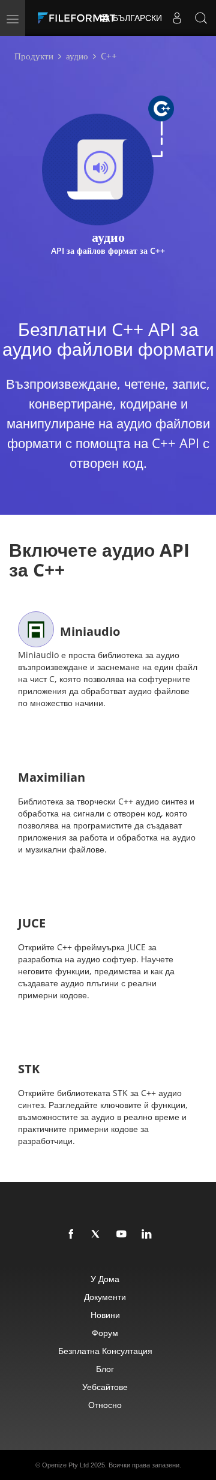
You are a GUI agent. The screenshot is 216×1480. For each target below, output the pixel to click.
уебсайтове (105, 1386)
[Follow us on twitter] (96, 1234)
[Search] (201, 18)
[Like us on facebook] (71, 1234)
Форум (105, 1332)
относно (105, 1404)
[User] (177, 18)
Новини (105, 1314)
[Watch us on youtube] (122, 1234)
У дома (105, 1278)
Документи (105, 1296)
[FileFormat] (79, 18)
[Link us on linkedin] (147, 1234)
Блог (105, 1368)
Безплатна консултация (105, 1350)
